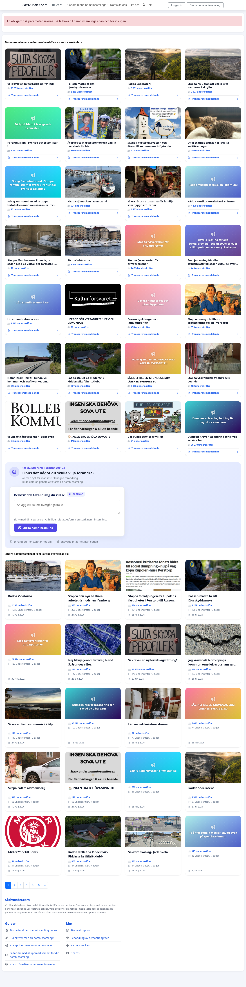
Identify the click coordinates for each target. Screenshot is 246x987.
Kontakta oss (118, 4)
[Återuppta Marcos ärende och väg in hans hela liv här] (93, 134)
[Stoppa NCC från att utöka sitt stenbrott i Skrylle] (213, 76)
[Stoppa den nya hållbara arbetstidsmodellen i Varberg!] (213, 311)
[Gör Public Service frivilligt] (153, 426)
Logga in (176, 5)
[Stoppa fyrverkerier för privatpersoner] (153, 252)
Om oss (134, 4)
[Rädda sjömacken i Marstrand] (93, 191)
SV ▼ (59, 4)
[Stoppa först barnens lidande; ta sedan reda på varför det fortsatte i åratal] (33, 252)
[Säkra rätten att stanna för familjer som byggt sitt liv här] (153, 193)
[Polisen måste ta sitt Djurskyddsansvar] (93, 76)
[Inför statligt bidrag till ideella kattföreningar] (213, 134)
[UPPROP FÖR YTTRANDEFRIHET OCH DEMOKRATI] (93, 311)
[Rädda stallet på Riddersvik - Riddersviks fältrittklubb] (93, 370)
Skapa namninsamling (38, 527)
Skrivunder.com (35, 5)
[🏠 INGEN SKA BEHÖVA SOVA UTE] (93, 426)
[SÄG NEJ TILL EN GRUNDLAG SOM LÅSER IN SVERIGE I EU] (153, 370)
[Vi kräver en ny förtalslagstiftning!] (33, 74)
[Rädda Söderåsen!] (153, 74)
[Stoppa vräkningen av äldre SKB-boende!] (213, 370)
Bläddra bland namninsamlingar (86, 4)
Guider (10, 923)
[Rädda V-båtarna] (93, 250)
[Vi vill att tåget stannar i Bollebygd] (33, 426)
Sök (149, 4)
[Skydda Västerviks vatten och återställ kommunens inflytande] (153, 134)
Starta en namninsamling (205, 5)
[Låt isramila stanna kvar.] (33, 309)
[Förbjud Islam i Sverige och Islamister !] (33, 134)
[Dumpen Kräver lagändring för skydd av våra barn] (213, 428)
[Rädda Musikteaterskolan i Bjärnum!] (213, 191)
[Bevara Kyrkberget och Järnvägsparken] (153, 311)
